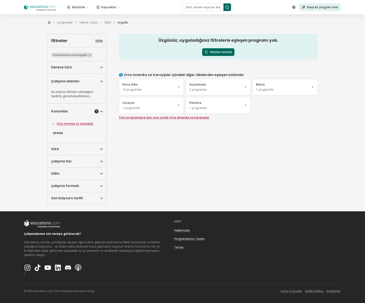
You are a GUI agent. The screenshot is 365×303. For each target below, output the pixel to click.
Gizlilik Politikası (314, 291)
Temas (179, 247)
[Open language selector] (294, 7)
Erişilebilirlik (333, 291)
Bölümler (78, 7)
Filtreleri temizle (221, 52)
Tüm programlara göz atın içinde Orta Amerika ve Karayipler (164, 117)
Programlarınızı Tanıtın (189, 239)
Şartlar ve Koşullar (291, 291)
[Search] (227, 7)
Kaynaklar (108, 7)
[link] (122, 22)
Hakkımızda (182, 230)
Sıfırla (99, 41)
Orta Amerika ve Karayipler (75, 124)
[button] (72, 55)
